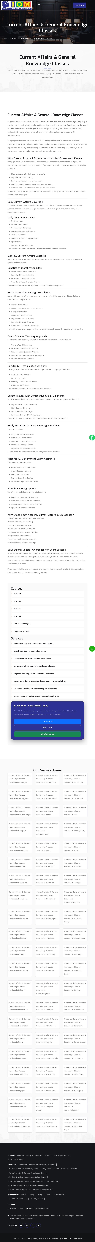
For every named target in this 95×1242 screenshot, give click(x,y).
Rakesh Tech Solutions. (72, 1238)
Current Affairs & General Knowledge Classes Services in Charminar (47, 895)
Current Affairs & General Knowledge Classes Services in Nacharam (20, 895)
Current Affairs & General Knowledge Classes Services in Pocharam (75, 1054)
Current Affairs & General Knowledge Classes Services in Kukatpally (47, 1071)
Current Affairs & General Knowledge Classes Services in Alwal (47, 847)
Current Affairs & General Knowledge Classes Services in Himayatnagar (20, 811)
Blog (32, 1195)
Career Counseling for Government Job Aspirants (36, 696)
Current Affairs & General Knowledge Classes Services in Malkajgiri (47, 863)
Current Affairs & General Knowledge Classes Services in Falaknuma (20, 915)
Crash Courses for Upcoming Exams (30, 651)
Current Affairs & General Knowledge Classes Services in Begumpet (75, 778)
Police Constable (22, 631)
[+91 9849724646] (92, 437)
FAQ (40, 1195)
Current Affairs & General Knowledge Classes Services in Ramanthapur (75, 1038)
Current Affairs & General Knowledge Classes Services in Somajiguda (20, 795)
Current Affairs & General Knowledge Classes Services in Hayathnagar (47, 1122)
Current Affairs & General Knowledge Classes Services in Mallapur (75, 879)
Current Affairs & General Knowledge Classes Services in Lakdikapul (75, 795)
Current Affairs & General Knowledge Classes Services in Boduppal (20, 1054)
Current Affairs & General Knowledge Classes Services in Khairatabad (47, 795)
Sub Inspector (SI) (22, 624)
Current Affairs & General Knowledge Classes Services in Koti (75, 811)
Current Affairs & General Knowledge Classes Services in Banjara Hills (20, 1022)
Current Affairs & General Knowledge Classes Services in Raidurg (75, 986)
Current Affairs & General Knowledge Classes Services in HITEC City (47, 950)
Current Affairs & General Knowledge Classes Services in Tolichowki (75, 1022)
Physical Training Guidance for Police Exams (34, 673)
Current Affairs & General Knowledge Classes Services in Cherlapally (20, 1071)
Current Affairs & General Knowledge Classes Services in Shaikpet (47, 1006)
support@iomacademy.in (39, 1208)
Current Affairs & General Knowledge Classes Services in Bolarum (20, 863)
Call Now (47, 727)
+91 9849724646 (17, 1208)
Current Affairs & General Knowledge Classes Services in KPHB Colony (75, 1071)
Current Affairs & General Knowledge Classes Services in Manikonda (20, 1006)
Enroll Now (79, 5)
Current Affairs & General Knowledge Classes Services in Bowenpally (20, 847)
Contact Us (59, 1195)
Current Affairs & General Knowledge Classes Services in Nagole (47, 1038)
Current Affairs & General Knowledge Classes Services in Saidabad (20, 934)
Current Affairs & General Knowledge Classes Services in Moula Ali (47, 879)
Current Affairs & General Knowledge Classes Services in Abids (47, 811)
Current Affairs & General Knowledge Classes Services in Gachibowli (20, 967)
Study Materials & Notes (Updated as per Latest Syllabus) (40, 681)
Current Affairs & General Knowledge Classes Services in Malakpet (47, 934)
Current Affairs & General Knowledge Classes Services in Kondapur (47, 967)
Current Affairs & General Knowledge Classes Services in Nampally (20, 827)
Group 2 (17, 601)
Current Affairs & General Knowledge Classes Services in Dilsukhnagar (75, 934)
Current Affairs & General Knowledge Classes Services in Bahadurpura (47, 915)
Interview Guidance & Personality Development (35, 688)
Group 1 (17, 594)
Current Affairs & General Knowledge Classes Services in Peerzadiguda (47, 1054)
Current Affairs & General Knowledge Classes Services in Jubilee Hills (75, 1006)
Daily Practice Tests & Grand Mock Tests (32, 658)
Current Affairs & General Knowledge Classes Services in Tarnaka (75, 863)
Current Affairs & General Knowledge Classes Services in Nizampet (20, 1103)
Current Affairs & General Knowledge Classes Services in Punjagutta (47, 778)
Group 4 (17, 616)
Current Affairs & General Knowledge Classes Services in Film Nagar (47, 1022)
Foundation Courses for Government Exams (34, 643)
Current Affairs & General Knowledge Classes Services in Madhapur (75, 950)
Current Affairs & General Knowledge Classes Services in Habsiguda (20, 879)
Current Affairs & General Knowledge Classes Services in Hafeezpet (47, 1087)
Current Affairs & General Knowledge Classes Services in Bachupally (75, 1087)
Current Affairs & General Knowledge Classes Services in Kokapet (20, 986)
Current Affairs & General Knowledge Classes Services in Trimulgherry (75, 827)
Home (4, 38)
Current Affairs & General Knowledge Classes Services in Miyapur (20, 1087)
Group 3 (17, 609)
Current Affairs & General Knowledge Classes (34, 666)
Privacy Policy (37, 1199)
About (23, 1195)
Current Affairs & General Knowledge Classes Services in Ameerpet (20, 778)
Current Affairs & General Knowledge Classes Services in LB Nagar (20, 950)
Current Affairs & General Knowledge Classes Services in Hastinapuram (20, 1122)
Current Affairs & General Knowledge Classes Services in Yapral (75, 847)
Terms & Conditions (18, 1199)
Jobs (48, 1195)
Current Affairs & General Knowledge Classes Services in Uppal (20, 1038)
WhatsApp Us (47, 734)
